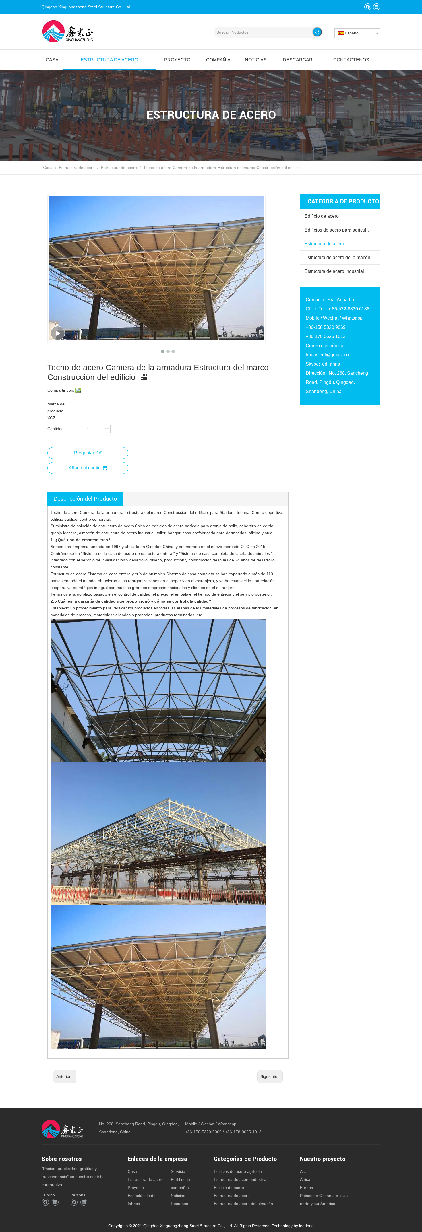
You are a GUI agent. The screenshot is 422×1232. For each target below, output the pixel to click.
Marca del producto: (56, 407)
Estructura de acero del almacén (337, 257)
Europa (306, 1187)
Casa (132, 1171)
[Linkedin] (376, 6)
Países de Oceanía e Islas (324, 1195)
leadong (306, 1225)
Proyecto (136, 1187)
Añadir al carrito (85, 467)
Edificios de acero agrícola (238, 1171)
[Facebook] (367, 6)
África (305, 1179)
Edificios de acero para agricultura (339, 230)
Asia (304, 1171)
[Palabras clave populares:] (317, 31)
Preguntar (84, 452)
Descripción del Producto (85, 498)
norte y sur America (317, 1203)
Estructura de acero (324, 243)
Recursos (179, 1203)
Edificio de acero (322, 216)
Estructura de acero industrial (334, 271)
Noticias (178, 1195)
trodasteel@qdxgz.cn (327, 354)
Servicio (178, 1171)
